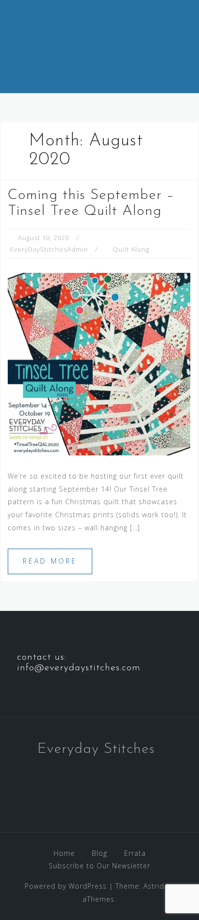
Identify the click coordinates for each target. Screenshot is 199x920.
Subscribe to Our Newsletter (99, 865)
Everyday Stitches (96, 749)
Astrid (153, 886)
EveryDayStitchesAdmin (49, 249)
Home (64, 853)
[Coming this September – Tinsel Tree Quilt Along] (99, 363)
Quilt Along (131, 249)
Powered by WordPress (66, 886)
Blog (99, 853)
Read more (50, 561)
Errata (135, 853)
